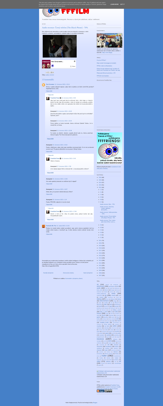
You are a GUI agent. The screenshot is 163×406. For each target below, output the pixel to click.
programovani (100, 337)
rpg (105, 343)
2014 (100, 258)
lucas (108, 320)
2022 (100, 187)
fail (111, 302)
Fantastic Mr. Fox (51, 225)
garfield (106, 306)
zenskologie (118, 363)
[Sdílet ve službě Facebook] (51, 72)
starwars (99, 350)
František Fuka (54, 98)
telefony (108, 352)
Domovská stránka (68, 273)
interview (111, 315)
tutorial (108, 358)
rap (118, 337)
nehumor (99, 328)
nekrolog (106, 328)
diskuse (113, 299)
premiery (116, 335)
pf (97, 333)
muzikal (99, 326)
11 (101, 192)
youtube (103, 363)
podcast (113, 333)
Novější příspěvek (48, 273)
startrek (116, 348)
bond (105, 291)
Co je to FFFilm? (101, 60)
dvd (120, 301)
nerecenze (113, 328)
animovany (100, 286)
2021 (100, 240)
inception (117, 313)
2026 (100, 177)
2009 (100, 270)
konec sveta (111, 319)
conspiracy (110, 297)
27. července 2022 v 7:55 (64, 166)
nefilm (115, 326)
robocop (117, 341)
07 (101, 202)
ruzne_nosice (112, 343)
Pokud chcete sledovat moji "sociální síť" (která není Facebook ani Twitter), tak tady (108, 69)
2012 (100, 263)
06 (101, 225)
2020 (100, 243)
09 (101, 197)
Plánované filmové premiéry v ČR (106, 73)
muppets (117, 324)
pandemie (104, 331)
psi (108, 337)
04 (101, 230)
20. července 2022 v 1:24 (60, 199)
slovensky (99, 346)
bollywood (99, 291)
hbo (118, 308)
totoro (98, 356)
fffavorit (117, 302)
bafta (111, 288)
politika (119, 333)
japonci (99, 317)
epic (100, 302)
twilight (116, 358)
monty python (108, 324)
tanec (119, 350)
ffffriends (99, 304)
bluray (117, 290)
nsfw (106, 329)
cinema (113, 295)
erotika (106, 302)
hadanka (106, 308)
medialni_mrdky (104, 322)
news (119, 328)
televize (116, 352)
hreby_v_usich (103, 311)
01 (101, 237)
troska (101, 358)
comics (101, 297)
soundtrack (108, 346)
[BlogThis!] (48, 72)
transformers (117, 356)
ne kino (107, 326)
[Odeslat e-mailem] (46, 72)
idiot (112, 313)
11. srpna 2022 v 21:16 (63, 225)
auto (106, 288)
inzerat (117, 315)
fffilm (105, 304)
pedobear (110, 331)
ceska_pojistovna (101, 293)
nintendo (101, 329)
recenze (51, 75)
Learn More (114, 4)
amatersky (115, 284)
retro (109, 341)
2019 (100, 245)
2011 (100, 265)
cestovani (99, 295)
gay (111, 306)
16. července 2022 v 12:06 (60, 179)
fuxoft (100, 306)
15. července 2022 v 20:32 (60, 145)
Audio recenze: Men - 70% (107, 204)
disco (107, 299)
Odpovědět (49, 91)
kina (118, 317)
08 (101, 199)
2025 (100, 180)
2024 (100, 182)
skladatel (116, 344)
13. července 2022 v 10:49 (64, 111)
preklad (109, 335)
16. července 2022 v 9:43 (69, 158)
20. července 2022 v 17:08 (69, 211)
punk (113, 337)
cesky (113, 293)
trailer (104, 356)
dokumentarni (104, 301)
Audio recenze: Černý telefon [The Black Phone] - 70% (108, 217)
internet (104, 315)
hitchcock (103, 310)
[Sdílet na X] (50, 72)
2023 (100, 185)
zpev (100, 365)
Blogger (95, 402)
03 (101, 232)
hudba (116, 311)
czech (117, 297)
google (116, 306)
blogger (113, 290)
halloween (112, 308)
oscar (112, 329)
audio (47, 75)
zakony (109, 363)
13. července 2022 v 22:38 (64, 130)
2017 (100, 250)
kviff (117, 319)
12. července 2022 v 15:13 (62, 84)
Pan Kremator (50, 84)
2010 (100, 268)
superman (113, 350)
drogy (114, 301)
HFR (98, 310)
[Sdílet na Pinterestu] (53, 72)
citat (120, 295)
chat (107, 313)
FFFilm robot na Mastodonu (104, 66)
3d (97, 284)
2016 (100, 253)
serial (119, 343)
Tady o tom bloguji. (107, 52)
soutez (116, 346)
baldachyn (116, 288)
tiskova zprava (108, 353)
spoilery (107, 348)
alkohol (107, 284)
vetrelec (116, 359)
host (109, 310)
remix (105, 341)
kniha (98, 319)
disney (119, 299)
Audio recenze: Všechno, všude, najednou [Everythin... (107, 208)
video (98, 361)
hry (111, 311)
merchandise (116, 322)
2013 (100, 260)
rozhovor (99, 343)
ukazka (105, 359)
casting (117, 291)
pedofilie (117, 331)
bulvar (111, 291)
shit (108, 344)
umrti (110, 359)
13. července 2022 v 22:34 (64, 121)
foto (111, 304)
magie (113, 320)
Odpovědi (50, 94)
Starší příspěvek (88, 273)
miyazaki (99, 324)
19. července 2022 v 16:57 (60, 189)
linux (98, 320)
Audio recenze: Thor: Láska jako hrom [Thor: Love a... (107, 221)
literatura (103, 320)
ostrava (117, 329)
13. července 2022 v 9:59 (69, 98)
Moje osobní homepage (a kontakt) (106, 63)
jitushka (106, 317)
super (106, 350)
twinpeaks (99, 359)
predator (102, 335)
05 (101, 227)
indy (98, 315)
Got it (122, 4)
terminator (99, 353)
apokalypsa (112, 286)
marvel (119, 320)
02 (101, 235)
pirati (101, 333)
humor (99, 313)
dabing (99, 299)
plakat (107, 333)
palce (98, 331)
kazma (112, 317)
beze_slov (99, 290)
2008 (100, 273)
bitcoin (106, 290)
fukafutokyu (118, 304)
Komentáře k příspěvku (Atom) (74, 278)
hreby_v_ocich (117, 310)
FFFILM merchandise (103, 76)
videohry (108, 361)
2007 (100, 275)
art (117, 286)
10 (101, 194)
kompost (105, 319)
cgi (105, 295)
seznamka (101, 344)
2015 (100, 255)
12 (101, 189)
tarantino (101, 352)
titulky (116, 353)
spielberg (99, 348)
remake (99, 341)
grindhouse (99, 308)
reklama (115, 339)
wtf (120, 361)
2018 (100, 248)
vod (115, 361)
